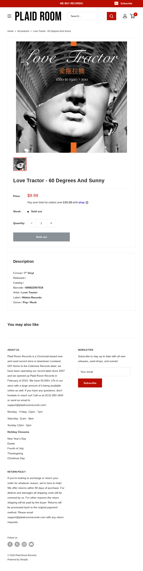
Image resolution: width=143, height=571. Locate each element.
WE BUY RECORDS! (71, 3)
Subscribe (126, 3)
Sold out (41, 236)
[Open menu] (9, 16)
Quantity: (19, 223)
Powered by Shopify (17, 559)
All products (23, 31)
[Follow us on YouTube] (31, 544)
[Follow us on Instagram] (24, 544)
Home (10, 31)
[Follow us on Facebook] (10, 544)
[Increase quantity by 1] (51, 223)
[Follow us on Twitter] (17, 544)
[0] (132, 16)
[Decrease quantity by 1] (31, 223)
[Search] (111, 16)
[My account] (125, 16)
